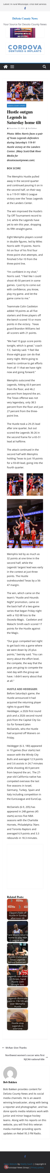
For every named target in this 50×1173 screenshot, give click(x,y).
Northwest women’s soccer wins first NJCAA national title (24, 1057)
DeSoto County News (25, 18)
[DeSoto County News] (5, 66)
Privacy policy (37, 1167)
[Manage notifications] (6, 1167)
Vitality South (26, 1164)
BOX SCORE (14, 168)
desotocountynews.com (20, 160)
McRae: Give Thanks (16, 1047)
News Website (10, 1164)
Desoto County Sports (16, 106)
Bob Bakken (32, 128)
